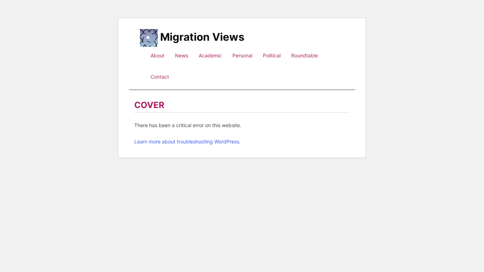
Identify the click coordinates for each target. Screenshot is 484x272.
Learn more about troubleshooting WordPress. (187, 141)
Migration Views (202, 35)
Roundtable (304, 55)
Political (272, 55)
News (181, 55)
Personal (242, 55)
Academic (210, 55)
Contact (160, 77)
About (157, 55)
